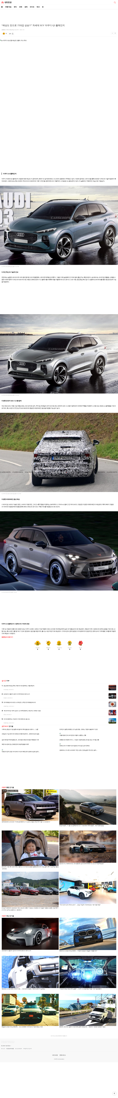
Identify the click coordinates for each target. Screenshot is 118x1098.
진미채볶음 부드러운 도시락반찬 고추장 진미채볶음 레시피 (20, 702)
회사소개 (3, 1044)
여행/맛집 (8, 7)
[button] (114, 1093)
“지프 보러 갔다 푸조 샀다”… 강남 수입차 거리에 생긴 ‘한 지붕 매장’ (80, 900)
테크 (38, 7)
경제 (26, 7)
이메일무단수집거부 (27, 1044)
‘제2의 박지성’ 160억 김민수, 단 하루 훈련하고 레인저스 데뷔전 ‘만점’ (22, 710)
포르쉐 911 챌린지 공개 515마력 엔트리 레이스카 (16, 694)
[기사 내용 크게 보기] (115, 33)
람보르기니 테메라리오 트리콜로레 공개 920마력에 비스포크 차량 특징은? (81, 859)
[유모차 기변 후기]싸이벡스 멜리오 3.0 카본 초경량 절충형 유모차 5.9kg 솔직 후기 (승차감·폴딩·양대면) (30, 863)
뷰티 (15, 7)
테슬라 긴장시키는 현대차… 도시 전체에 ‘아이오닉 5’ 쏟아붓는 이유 (22, 1022)
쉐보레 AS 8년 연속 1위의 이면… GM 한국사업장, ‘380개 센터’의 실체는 (23, 985)
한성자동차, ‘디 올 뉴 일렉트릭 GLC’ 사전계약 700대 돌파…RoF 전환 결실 (81, 821)
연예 (20, 7)
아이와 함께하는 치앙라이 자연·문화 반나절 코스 (17, 719)
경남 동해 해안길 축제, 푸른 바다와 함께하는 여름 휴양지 (18, 685)
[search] (114, 2)
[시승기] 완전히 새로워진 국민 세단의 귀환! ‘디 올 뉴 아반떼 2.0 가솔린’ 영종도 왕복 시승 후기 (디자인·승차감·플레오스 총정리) (30, 905)
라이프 (32, 7)
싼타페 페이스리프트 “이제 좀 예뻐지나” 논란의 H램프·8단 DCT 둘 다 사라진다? (26, 817)
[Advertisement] (59, 15)
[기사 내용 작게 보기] (112, 34)
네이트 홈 (55, 1051)
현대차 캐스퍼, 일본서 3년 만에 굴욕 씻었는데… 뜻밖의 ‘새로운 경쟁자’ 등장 (82, 1022)
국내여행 (5, 689)
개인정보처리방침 (10, 1044)
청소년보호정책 (18, 1044)
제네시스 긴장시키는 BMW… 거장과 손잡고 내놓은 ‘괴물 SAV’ (78, 947)
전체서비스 (63, 1051)
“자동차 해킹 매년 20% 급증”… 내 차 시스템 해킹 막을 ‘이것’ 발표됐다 (80, 985)
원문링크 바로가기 (7, 637)
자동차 (5, 698)
